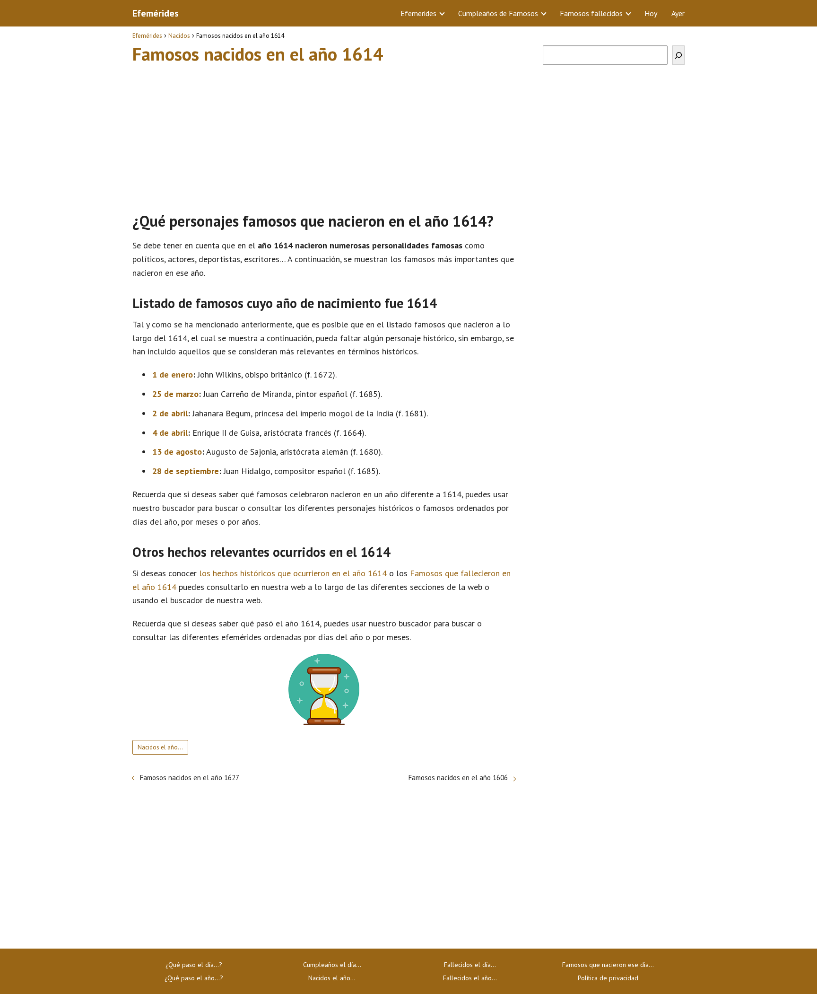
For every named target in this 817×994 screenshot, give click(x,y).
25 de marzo (175, 393)
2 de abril (170, 413)
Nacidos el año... (160, 747)
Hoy (650, 13)
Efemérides (155, 13)
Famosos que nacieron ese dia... (608, 964)
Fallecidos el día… (470, 964)
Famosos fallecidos (591, 13)
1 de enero (172, 374)
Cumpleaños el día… (332, 964)
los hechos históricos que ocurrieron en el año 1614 (293, 573)
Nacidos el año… (332, 978)
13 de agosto (177, 451)
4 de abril (170, 432)
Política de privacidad (608, 978)
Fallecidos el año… (470, 978)
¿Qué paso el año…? (194, 978)
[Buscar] (678, 55)
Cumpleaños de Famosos (498, 13)
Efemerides (418, 13)
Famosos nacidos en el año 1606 (458, 777)
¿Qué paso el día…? (193, 964)
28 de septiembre (185, 471)
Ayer (678, 13)
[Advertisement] (323, 134)
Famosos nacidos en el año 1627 (189, 777)
